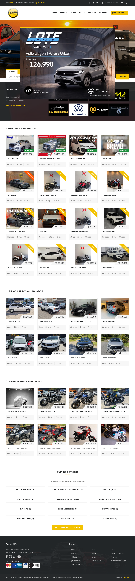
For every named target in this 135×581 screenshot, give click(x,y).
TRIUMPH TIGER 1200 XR (17, 448)
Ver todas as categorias (67, 528)
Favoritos (114, 557)
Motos (113, 550)
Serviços (93, 557)
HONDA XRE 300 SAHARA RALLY (83, 448)
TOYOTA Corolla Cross (50, 159)
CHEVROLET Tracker (16, 231)
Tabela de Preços (77, 564)
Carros (93, 550)
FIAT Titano (13, 159)
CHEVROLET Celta (15, 321)
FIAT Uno (43, 231)
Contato (93, 553)
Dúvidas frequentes (117, 553)
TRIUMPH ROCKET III (47, 411)
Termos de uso (96, 561)
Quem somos (75, 561)
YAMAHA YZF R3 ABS (110, 448)
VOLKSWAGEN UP (78, 159)
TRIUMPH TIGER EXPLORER (81, 411)
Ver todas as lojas (15, 105)
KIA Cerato (44, 268)
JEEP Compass (109, 268)
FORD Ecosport (109, 358)
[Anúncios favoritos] (122, 3)
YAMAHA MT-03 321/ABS (17, 411)
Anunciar (74, 553)
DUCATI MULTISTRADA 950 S (50, 448)
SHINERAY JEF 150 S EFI (48, 195)
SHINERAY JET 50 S (15, 268)
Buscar (123, 77)
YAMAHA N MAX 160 (78, 268)
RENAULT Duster (110, 159)
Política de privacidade (118, 561)
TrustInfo (126, 578)
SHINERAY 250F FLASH (79, 195)
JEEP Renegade (109, 231)
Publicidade (74, 557)
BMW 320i (12, 195)
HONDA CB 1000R (109, 195)
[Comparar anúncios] (127, 3)
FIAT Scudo (44, 358)
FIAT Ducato (13, 358)
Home (73, 550)
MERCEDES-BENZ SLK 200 (81, 321)
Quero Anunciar (119, 13)
